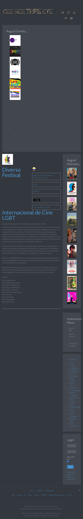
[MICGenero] (15, 107)
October (36, 178)
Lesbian (19, 495)
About (32, 490)
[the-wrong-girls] (72, 283)
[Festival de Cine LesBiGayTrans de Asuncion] (15, 83)
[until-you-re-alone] (72, 235)
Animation (73, 371)
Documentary (75, 390)
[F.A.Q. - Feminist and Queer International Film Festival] (15, 73)
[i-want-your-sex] (72, 298)
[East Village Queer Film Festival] (15, 62)
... (69, 340)
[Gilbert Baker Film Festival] (15, 94)
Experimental (75, 407)
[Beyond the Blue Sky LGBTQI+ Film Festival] (15, 40)
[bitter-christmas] (72, 188)
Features (73, 388)
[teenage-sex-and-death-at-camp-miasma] (72, 267)
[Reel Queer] (15, 140)
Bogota (35, 175)
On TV (69, 495)
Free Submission (39, 207)
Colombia (44, 178)
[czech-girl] (72, 204)
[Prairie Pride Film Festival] (15, 129)
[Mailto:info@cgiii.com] (71, 18)
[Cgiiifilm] (62, 12)
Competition (74, 397)
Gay (13, 495)
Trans (30, 495)
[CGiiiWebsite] (74, 12)
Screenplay (74, 376)
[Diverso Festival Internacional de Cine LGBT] (7, 159)
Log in (70, 467)
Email (35, 185)
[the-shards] (72, 173)
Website (36, 192)
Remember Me (71, 458)
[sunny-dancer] (72, 219)
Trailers (44, 495)
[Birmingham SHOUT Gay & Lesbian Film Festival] (15, 51)
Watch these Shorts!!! (57, 495)
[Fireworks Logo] (28, 11)
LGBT (48, 207)
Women (73, 374)
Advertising (49, 490)
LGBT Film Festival (46, 175)
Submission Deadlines (73, 344)
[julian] (72, 251)
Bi (25, 495)
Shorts (36, 495)
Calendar (39, 490)
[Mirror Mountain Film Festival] (15, 118)
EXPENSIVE (74, 369)
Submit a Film (72, 329)
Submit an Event (72, 335)
